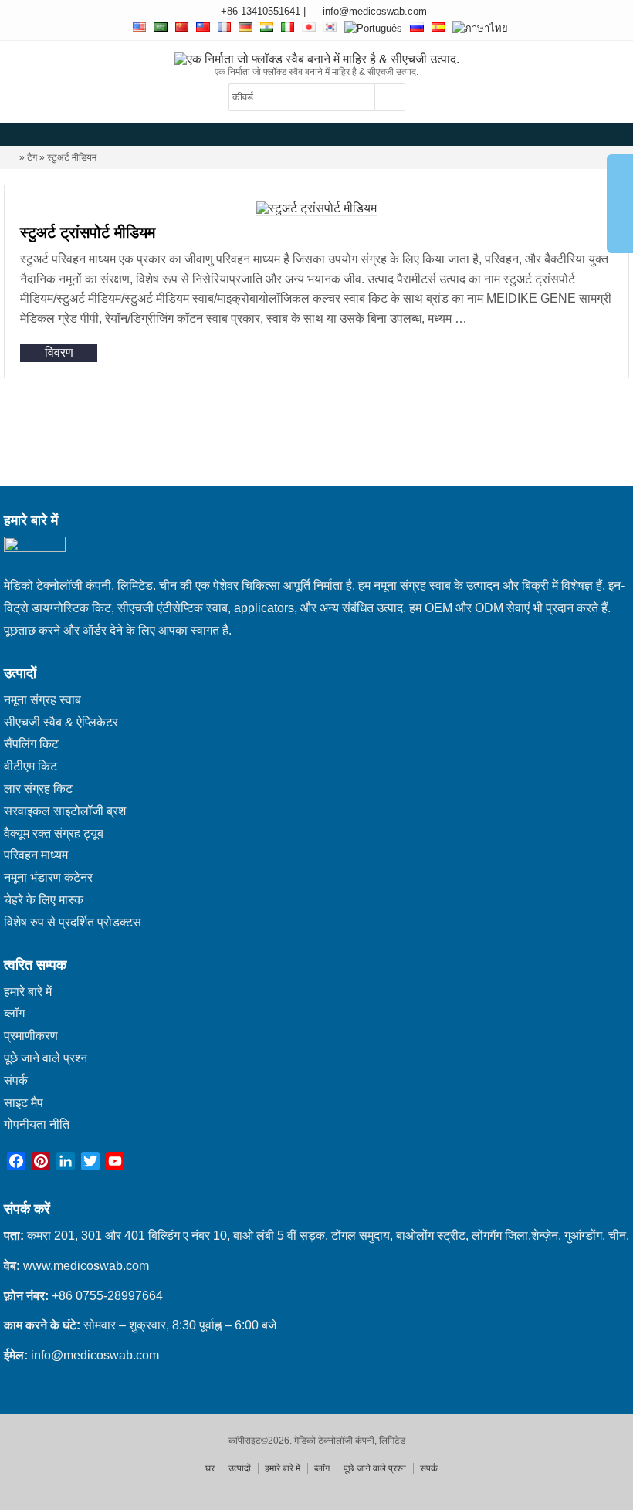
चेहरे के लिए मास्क (43, 899)
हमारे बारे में (28, 991)
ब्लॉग (14, 1013)
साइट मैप (23, 1102)
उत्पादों (239, 1468)
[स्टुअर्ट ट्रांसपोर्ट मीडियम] (316, 208)
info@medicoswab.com (375, 11)
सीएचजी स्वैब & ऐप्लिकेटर (61, 722)
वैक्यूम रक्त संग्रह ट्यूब (53, 833)
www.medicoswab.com (86, 1265)
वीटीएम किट (30, 766)
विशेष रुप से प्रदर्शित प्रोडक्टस (72, 922)
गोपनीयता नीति (36, 1124)
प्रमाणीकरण (31, 1035)
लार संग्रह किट (38, 788)
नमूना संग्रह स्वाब (42, 699)
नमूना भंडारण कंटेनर (48, 877)
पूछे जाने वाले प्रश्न (45, 1058)
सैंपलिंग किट (31, 743)
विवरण (59, 352)
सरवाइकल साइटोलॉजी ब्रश (65, 811)
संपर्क (16, 1080)
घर (210, 1468)
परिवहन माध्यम (36, 855)
